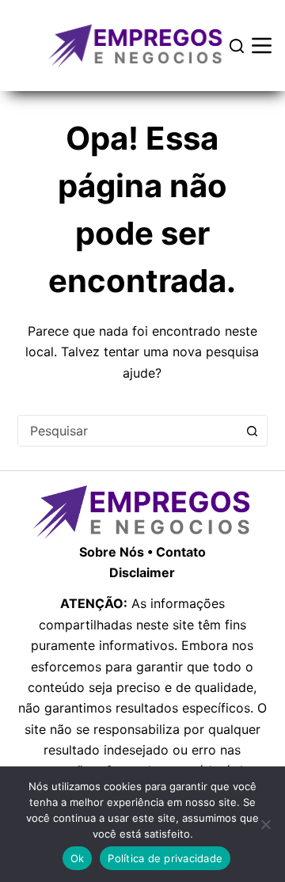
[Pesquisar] (237, 46)
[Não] (265, 824)
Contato (181, 552)
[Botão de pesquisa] (252, 431)
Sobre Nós (111, 552)
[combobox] (128, 431)
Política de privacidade (165, 858)
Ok (77, 858)
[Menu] (262, 45)
